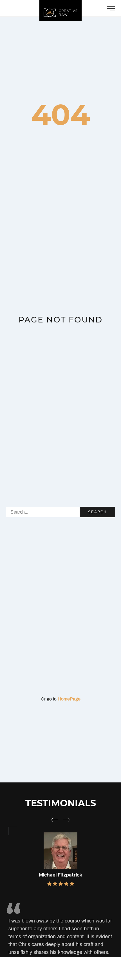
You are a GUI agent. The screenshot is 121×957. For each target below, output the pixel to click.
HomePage (69, 699)
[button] (54, 820)
